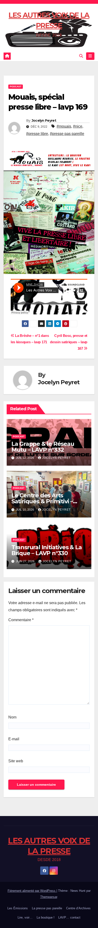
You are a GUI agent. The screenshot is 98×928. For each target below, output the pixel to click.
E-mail (13, 739)
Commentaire (21, 620)
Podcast (15, 86)
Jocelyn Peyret (44, 120)
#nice (77, 126)
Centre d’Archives (78, 908)
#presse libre (37, 134)
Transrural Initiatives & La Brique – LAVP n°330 (46, 550)
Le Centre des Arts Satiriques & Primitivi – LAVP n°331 (42, 501)
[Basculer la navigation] (90, 56)
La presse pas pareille (47, 908)
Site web (15, 761)
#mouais (64, 126)
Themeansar (48, 897)
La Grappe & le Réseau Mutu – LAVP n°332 (42, 446)
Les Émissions (17, 908)
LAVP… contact (69, 917)
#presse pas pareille (67, 134)
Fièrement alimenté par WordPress (32, 890)
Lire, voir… (25, 917)
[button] (81, 56)
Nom (12, 717)
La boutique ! (45, 917)
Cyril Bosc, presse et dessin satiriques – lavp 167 (68, 342)
